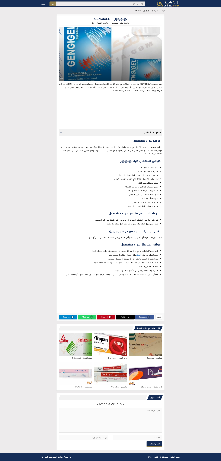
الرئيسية (162, 11)
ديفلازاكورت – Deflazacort (82, 358)
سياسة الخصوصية (56, 457)
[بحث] (52, 3)
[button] (110, 132)
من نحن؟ (67, 457)
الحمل (138, 255)
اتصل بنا (44, 457)
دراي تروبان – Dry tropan (117, 358)
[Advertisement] (110, 111)
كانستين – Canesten (119, 387)
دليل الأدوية (154, 11)
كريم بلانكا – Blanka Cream (151, 387)
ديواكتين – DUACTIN (83, 387)
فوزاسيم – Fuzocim (154, 358)
